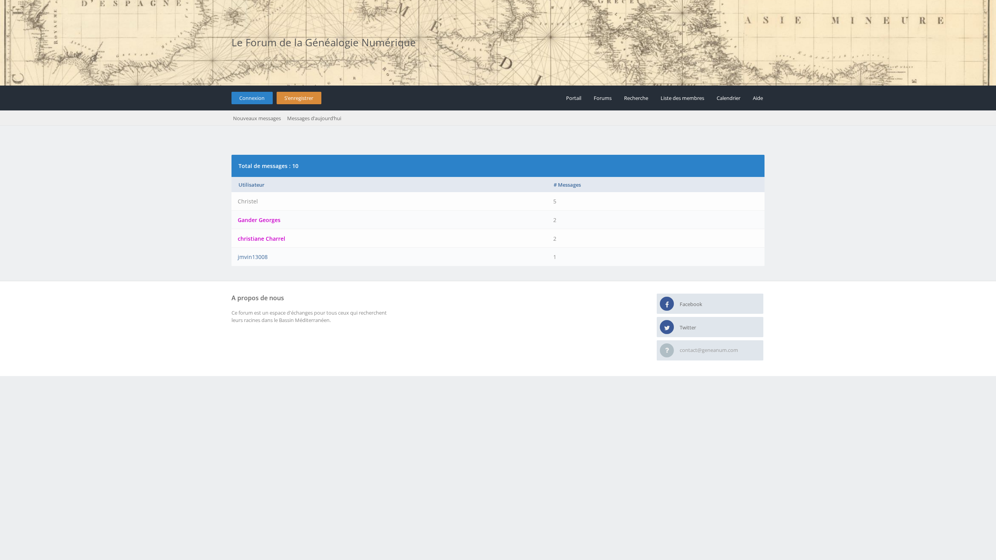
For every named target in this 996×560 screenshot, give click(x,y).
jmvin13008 (253, 257)
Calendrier (728, 98)
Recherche (636, 98)
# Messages (567, 184)
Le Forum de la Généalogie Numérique (323, 42)
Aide (758, 98)
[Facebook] (667, 304)
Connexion (252, 98)
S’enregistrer (298, 98)
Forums (603, 98)
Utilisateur (251, 184)
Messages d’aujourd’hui (314, 118)
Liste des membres (682, 98)
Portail (573, 98)
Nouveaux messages (257, 118)
